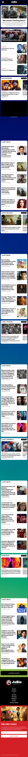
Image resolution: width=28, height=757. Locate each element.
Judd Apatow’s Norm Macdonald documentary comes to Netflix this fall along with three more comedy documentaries (8, 151)
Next (25, 85)
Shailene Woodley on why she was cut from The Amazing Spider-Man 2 (8, 202)
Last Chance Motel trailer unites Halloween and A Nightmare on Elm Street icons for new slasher (7, 518)
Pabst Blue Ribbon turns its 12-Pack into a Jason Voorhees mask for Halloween (8, 387)
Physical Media (14, 702)
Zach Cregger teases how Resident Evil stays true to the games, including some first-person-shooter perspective (8, 620)
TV (14, 693)
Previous (3, 85)
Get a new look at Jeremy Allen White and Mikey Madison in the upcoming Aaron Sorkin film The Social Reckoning (8, 400)
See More (24, 78)
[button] (3, 2)
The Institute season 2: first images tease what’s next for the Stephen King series (8, 287)
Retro (14, 700)
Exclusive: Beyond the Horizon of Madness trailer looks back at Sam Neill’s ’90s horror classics (8, 544)
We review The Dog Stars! (14, 20)
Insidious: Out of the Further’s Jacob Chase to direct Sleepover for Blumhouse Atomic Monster (8, 634)
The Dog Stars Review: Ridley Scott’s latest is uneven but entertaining (8, 190)
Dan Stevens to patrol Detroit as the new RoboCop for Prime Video (8, 414)
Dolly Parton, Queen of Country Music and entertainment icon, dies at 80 (8, 311)
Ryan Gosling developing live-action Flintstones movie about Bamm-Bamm (8, 262)
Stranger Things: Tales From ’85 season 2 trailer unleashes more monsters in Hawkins (8, 299)
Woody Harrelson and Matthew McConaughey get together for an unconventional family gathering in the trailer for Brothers (8, 491)
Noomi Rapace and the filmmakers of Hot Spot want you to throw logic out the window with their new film (8, 427)
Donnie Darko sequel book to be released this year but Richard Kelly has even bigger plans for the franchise (8, 275)
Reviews (14, 695)
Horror (14, 691)
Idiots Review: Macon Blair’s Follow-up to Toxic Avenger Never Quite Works (8, 165)
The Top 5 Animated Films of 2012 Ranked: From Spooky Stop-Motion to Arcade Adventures (11, 455)
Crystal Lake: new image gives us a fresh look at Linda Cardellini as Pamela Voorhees (8, 505)
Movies (14, 689)
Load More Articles (14, 673)
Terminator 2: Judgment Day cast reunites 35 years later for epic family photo (10, 94)
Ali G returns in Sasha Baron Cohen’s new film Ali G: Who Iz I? (8, 605)
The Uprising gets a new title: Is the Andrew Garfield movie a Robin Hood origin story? (8, 178)
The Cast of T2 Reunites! (8, 70)
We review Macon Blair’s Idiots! (12, 40)
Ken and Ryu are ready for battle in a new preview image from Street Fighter (8, 532)
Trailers (14, 696)
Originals (14, 698)
